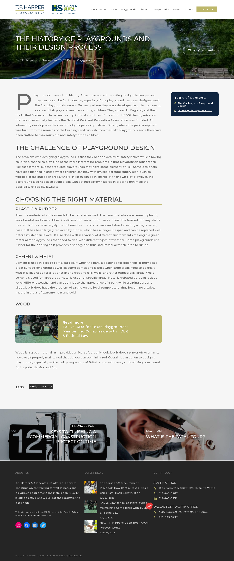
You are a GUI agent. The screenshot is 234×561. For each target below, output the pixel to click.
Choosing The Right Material (195, 110)
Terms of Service (36, 515)
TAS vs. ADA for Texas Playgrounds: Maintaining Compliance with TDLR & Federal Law (124, 507)
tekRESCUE (75, 555)
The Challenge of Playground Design (195, 104)
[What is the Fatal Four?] (175, 434)
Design (34, 386)
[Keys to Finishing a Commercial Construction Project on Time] (58, 434)
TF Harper (27, 60)
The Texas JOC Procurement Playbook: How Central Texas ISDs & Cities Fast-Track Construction (124, 488)
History (47, 386)
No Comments (203, 50)
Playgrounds (86, 60)
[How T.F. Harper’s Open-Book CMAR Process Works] (90, 528)
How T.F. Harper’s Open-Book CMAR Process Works (124, 525)
